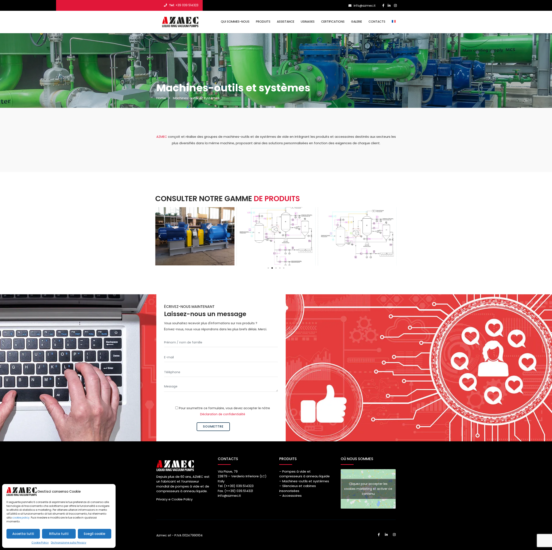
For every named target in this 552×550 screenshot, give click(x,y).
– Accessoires (290, 495)
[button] (159, 236)
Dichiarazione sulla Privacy (68, 542)
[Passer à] (394, 21)
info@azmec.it (229, 495)
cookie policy (21, 517)
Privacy (162, 499)
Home (161, 98)
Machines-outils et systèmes (196, 98)
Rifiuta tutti (59, 533)
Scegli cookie (94, 533)
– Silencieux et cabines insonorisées (297, 488)
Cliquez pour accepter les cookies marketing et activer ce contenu (368, 489)
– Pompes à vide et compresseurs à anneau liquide (304, 474)
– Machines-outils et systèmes (304, 481)
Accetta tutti (23, 533)
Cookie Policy (40, 542)
